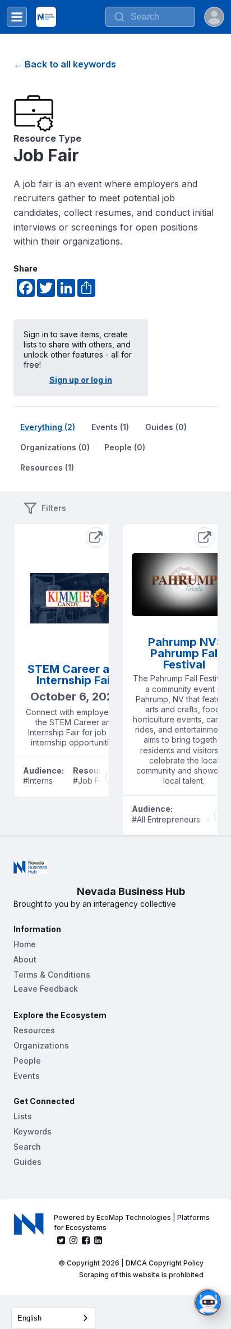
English (29, 1318)
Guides (27, 1162)
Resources (34, 1030)
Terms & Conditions (51, 974)
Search (27, 1146)
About (24, 959)
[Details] (96, 537)
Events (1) (110, 427)
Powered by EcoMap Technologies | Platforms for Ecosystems (132, 1222)
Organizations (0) (55, 447)
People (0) (124, 447)
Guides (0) (166, 427)
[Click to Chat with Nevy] (207, 1302)
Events (26, 1076)
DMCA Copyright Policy (165, 1263)
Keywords (32, 1131)
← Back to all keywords (64, 64)
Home (24, 944)
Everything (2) (47, 427)
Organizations (41, 1045)
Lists (22, 1116)
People (27, 1060)
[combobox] (53, 1318)
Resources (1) (47, 467)
